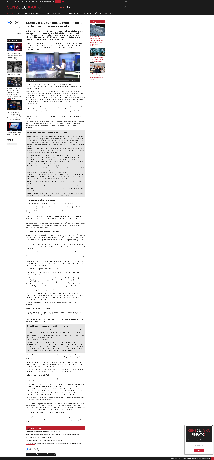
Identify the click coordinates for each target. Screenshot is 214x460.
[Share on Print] (14, 22)
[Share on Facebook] (8, 22)
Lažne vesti (51, 455)
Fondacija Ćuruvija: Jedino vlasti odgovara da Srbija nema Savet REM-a (97, 76)
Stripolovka (52, 1)
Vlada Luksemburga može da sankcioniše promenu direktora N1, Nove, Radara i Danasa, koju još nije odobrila (14, 116)
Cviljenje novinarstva (13, 74)
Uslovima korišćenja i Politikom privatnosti (199, 458)
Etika (29, 1)
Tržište (25, 1)
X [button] (212, 458)
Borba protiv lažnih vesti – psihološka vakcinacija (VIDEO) (44, 432)
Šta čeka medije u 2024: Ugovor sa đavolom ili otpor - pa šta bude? (97, 59)
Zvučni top (45, 13)
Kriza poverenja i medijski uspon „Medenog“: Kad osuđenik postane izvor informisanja (53, 443)
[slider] (51, 80)
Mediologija (34, 1)
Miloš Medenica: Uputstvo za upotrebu (38, 437)
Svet (47, 1)
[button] (53, 67)
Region (43, 1)
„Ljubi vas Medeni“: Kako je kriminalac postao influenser (44, 440)
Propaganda (73, 13)
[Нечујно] (75, 80)
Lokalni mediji (86, 13)
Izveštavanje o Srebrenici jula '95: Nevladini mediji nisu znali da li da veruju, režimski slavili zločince (96, 41)
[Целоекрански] (77, 80)
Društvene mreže (42, 455)
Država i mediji (19, 1)
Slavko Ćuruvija (110, 13)
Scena (39, 1)
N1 (65, 13)
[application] (53, 67)
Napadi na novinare (31, 13)
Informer (98, 13)
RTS (21, 29)
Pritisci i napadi (10, 1)
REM (19, 13)
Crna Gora (56, 13)
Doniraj (58, 1)
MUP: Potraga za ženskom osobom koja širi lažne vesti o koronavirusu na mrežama (52, 434)
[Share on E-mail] (17, 22)
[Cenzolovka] (24, 7)
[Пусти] (28, 80)
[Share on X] (11, 22)
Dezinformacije (31, 455)
